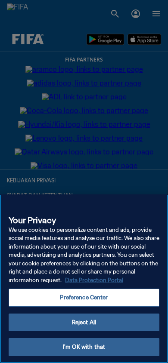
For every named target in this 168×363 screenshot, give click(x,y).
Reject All (84, 322)
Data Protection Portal (94, 280)
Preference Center (84, 297)
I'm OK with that (84, 347)
